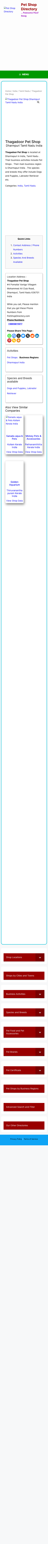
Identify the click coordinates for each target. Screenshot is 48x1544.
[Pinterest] (9, 340)
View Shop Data (14, 452)
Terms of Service (31, 1139)
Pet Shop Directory (29, 6)
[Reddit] (32, 336)
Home (8, 91)
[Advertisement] (24, 45)
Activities (18, 253)
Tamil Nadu (24, 91)
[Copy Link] (14, 340)
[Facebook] (14, 336)
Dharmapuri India (16, 362)
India (15, 91)
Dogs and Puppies (16, 388)
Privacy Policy (16, 1139)
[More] (19, 340)
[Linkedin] (37, 336)
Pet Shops (12, 357)
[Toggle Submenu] (39, 957)
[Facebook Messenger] (23, 336)
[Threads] (19, 336)
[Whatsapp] (9, 336)
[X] (28, 336)
